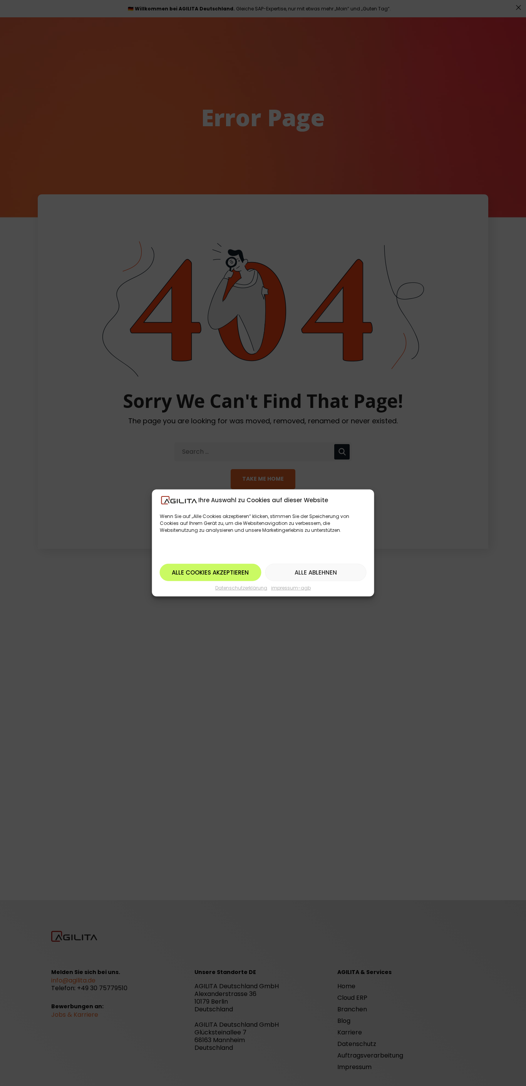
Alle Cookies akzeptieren (210, 572)
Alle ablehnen (316, 572)
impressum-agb (291, 588)
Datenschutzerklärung (241, 588)
